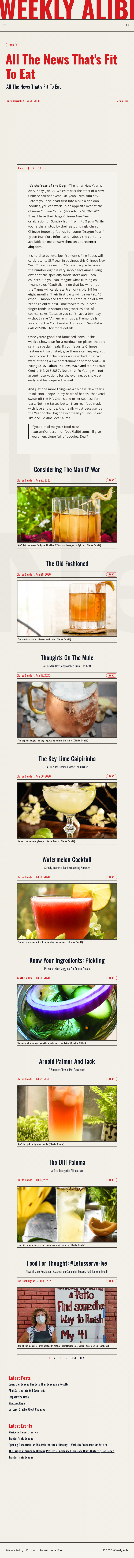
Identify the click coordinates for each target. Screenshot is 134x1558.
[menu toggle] (4, 25)
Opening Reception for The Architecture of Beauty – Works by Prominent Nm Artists (58, 1445)
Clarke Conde (24, 480)
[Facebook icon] (28, 168)
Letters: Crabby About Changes (27, 1409)
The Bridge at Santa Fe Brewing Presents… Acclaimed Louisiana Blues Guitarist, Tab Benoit (61, 1451)
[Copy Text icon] (39, 168)
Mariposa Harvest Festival (23, 1432)
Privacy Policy (14, 1550)
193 (74, 1358)
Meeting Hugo (17, 1403)
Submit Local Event (52, 1550)
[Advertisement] (67, 134)
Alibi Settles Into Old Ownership (27, 1390)
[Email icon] (45, 168)
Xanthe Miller (24, 978)
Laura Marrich (14, 101)
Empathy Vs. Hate (19, 1397)
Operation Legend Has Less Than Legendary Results (38, 1384)
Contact (31, 1550)
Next (83, 1358)
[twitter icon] (33, 168)
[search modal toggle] (127, 25)
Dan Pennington (26, 1281)
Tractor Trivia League (21, 1438)
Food (11, 45)
